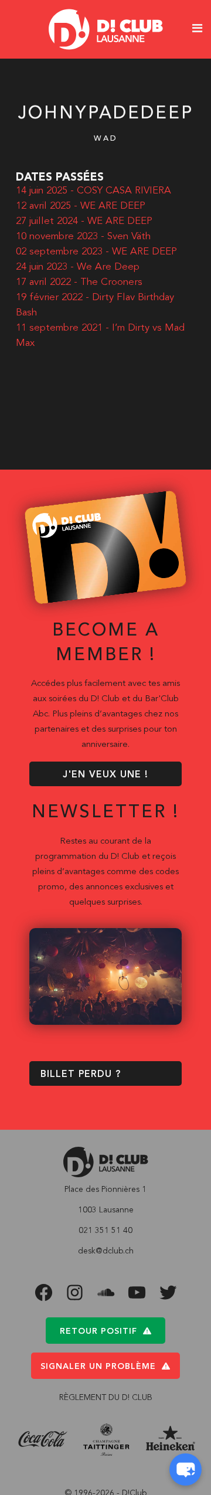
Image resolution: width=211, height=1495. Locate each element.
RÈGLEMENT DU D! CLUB (105, 1398)
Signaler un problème (98, 1367)
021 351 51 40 (105, 1230)
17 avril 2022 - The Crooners (79, 282)
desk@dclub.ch (106, 1251)
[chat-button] (185, 1469)
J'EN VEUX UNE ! (105, 775)
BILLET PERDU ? (80, 1074)
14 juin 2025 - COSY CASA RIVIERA (93, 191)
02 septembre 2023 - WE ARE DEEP (96, 252)
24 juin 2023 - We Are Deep (77, 267)
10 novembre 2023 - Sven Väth (83, 237)
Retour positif (98, 1331)
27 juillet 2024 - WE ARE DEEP (84, 221)
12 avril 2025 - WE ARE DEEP (80, 206)
